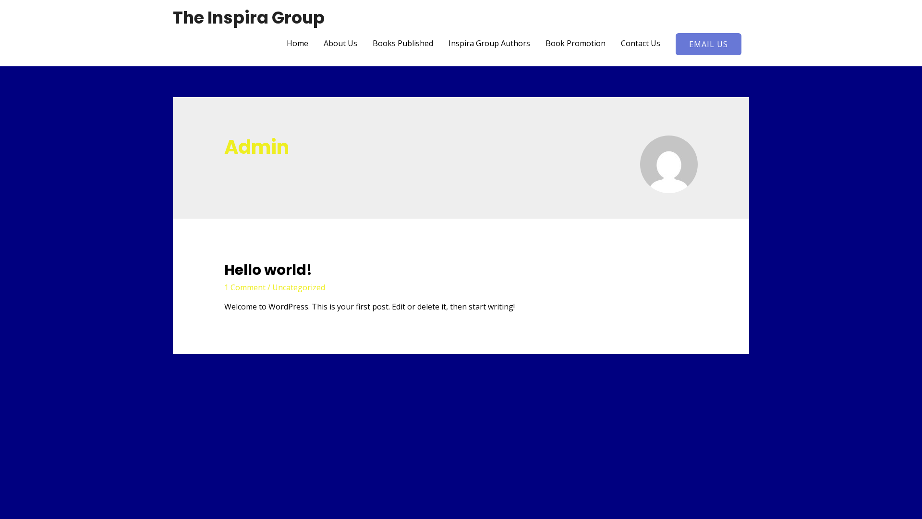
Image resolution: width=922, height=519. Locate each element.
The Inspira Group (249, 17)
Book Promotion (576, 43)
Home (297, 43)
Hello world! (268, 270)
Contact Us (640, 43)
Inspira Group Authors (489, 43)
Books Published (403, 43)
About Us (340, 43)
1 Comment (245, 287)
